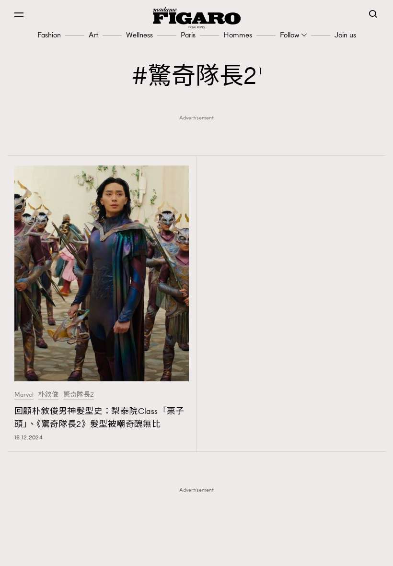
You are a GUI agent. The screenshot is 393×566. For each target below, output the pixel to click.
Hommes (237, 35)
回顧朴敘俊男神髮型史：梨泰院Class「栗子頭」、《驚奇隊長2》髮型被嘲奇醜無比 (99, 417)
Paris (188, 35)
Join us (345, 35)
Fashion (49, 35)
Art (93, 35)
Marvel (24, 394)
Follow (289, 35)
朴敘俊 (48, 394)
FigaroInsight (200, 531)
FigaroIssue (199, 546)
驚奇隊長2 (78, 394)
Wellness (139, 35)
